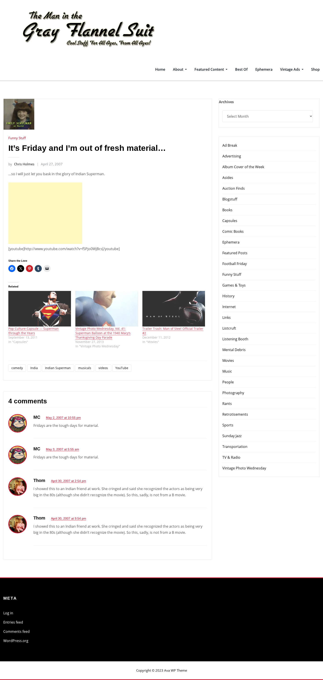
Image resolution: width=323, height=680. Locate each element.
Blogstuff (229, 199)
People (228, 382)
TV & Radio (231, 457)
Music (227, 371)
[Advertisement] (46, 213)
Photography (233, 392)
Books (227, 209)
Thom (39, 480)
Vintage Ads (290, 69)
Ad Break (229, 145)
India (34, 368)
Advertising (231, 156)
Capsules (229, 220)
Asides (227, 177)
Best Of (241, 69)
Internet (229, 306)
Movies (228, 360)
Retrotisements (235, 414)
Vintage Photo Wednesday (244, 468)
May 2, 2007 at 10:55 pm (63, 417)
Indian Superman (58, 368)
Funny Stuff (17, 138)
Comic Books (233, 231)
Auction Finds (233, 188)
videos (103, 368)
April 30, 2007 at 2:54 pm (68, 481)
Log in (8, 613)
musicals (84, 368)
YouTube (121, 368)
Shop (315, 69)
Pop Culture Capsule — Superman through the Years (33, 330)
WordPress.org (15, 640)
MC (36, 417)
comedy (17, 368)
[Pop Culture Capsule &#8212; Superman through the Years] (39, 309)
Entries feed (13, 622)
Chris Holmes (21, 164)
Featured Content (209, 69)
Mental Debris (234, 349)
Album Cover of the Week (243, 166)
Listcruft (229, 328)
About (178, 69)
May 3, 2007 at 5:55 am (62, 449)
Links (226, 317)
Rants (227, 403)
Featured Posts (234, 253)
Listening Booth (235, 339)
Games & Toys (234, 285)
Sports (227, 425)
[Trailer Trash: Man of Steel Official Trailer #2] (173, 309)
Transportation (234, 446)
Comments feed (16, 631)
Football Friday (234, 263)
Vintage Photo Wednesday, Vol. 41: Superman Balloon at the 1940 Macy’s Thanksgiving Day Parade (103, 332)
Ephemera (263, 69)
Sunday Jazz (231, 435)
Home (160, 69)
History (228, 296)
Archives (226, 101)
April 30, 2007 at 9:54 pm (68, 518)
